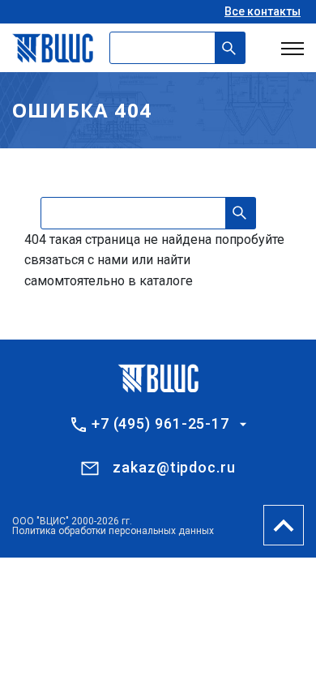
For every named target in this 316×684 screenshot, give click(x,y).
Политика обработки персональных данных (113, 531)
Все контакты (262, 11)
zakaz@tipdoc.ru (174, 467)
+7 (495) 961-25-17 (160, 424)
